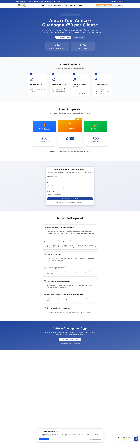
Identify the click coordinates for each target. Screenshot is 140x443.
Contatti (80, 5)
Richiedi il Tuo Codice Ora (70, 339)
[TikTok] (123, 1)
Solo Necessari (54, 439)
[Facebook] (112, 1)
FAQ (75, 5)
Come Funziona (78, 37)
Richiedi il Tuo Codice (64, 37)
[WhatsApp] (115, 1)
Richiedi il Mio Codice (71, 199)
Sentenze (49, 5)
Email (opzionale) (52, 191)
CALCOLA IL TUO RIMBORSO (104, 5)
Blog (71, 5)
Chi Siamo (65, 5)
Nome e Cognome (53, 176)
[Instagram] (120, 1)
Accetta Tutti (44, 439)
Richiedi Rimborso (118, 5)
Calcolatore (57, 5)
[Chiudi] (100, 431)
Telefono (50, 183)
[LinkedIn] (117, 1)
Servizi (42, 5)
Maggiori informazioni (95, 439)
